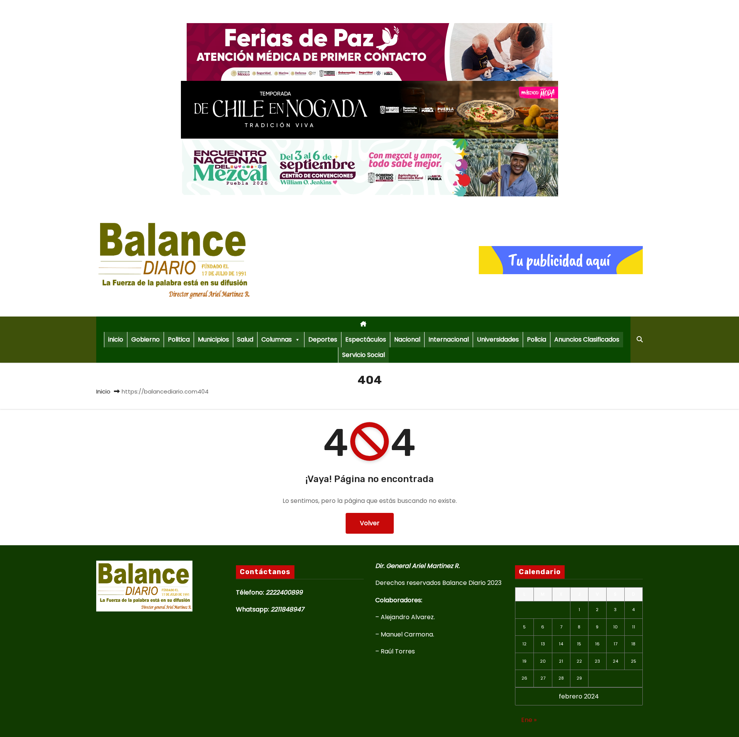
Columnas (276, 339)
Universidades (498, 339)
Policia (536, 339)
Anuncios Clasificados (586, 339)
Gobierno (145, 339)
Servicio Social (363, 354)
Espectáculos (365, 339)
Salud (245, 339)
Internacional (448, 339)
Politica (179, 339)
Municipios (213, 339)
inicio (115, 339)
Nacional (407, 339)
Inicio (103, 391)
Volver (370, 523)
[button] (640, 339)
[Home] (363, 324)
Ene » (529, 719)
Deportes (322, 339)
